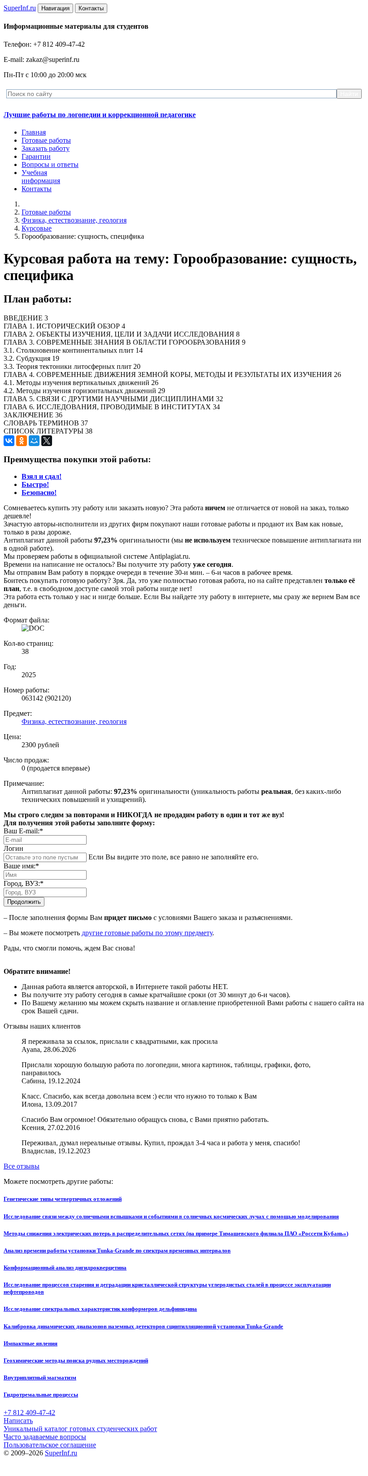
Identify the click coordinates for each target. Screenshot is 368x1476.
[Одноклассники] (21, 440)
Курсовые (37, 228)
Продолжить (24, 901)
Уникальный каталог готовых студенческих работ (80, 1428)
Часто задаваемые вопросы (45, 1437)
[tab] (41, 476)
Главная (34, 132)
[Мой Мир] (34, 440)
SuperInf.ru (61, 1453)
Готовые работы (46, 140)
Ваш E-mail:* (23, 831)
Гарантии (36, 156)
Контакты (37, 189)
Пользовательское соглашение (50, 1445)
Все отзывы (21, 1166)
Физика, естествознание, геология (74, 220)
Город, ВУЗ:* (24, 883)
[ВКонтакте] (9, 440)
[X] (46, 440)
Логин (13, 848)
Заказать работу (46, 148)
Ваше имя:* (21, 866)
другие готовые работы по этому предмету (147, 933)
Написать (18, 1420)
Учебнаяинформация (41, 176)
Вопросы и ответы (50, 164)
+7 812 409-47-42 (29, 1412)
